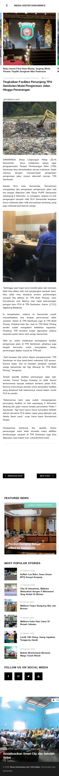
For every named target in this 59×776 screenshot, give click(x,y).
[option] (29, 43)
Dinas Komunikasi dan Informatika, (25, 767)
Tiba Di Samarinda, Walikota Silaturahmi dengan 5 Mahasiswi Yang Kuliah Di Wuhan (37, 591)
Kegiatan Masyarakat (16, 749)
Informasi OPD (11, 100)
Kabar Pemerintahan (40, 505)
